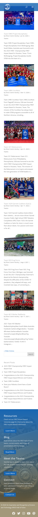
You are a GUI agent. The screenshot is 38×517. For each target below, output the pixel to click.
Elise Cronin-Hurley (12, 36)
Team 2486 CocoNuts (12, 90)
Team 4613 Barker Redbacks (14, 314)
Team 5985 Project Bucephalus (15, 34)
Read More (10, 452)
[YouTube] (29, 513)
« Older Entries (9, 351)
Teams (6, 38)
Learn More (10, 431)
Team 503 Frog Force (12, 260)
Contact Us (10, 494)
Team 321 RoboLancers (13, 147)
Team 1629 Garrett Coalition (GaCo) (17, 204)
